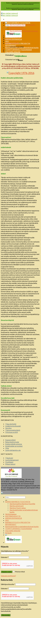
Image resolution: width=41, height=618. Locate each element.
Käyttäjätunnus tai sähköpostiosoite (15, 551)
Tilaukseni (9, 458)
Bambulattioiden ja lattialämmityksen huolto (22, 47)
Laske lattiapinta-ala (13, 450)
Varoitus (8, 428)
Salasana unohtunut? (8, 576)
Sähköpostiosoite (8, 584)
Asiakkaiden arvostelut (14, 446)
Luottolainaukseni (12, 460)
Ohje (7, 448)
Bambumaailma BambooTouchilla (22, 25)
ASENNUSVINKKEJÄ (13, 39)
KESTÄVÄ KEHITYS (12, 37)
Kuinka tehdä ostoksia (13, 444)
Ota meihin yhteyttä (12, 52)
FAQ (7, 41)
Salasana (4, 557)
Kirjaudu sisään (6, 572)
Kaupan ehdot (10, 440)
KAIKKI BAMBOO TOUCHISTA (17, 23)
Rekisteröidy (6, 615)
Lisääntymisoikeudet (13, 426)
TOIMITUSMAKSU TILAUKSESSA (18, 50)
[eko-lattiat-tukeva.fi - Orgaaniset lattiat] (9, 14)
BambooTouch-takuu (18, 29)
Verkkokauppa (10, 35)
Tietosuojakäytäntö (12, 430)
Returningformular (12, 442)
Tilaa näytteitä (10, 424)
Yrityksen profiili (11, 432)
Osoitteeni (9, 462)
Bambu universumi (17, 27)
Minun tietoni (10, 464)
